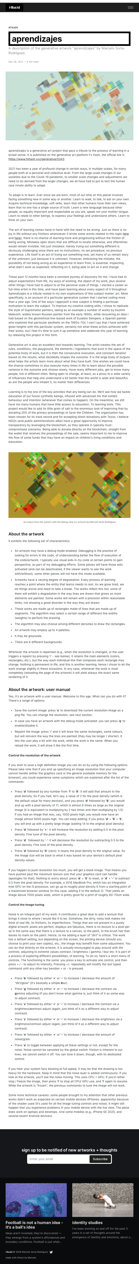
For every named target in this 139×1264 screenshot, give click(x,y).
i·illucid (14, 7)
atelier (13, 27)
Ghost (20, 1257)
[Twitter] (51, 1252)
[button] (130, 7)
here (126, 233)
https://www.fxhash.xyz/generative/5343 (36, 159)
